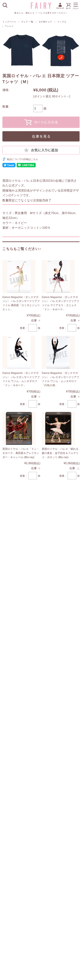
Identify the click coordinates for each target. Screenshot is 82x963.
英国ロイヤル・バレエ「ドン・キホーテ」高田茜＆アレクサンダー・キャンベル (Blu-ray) (20, 453)
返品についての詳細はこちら (22, 159)
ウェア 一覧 (27, 22)
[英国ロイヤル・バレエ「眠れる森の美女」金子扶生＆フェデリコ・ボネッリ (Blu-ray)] (58, 428)
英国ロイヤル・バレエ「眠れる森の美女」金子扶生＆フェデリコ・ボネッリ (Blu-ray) (60, 453)
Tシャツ (9, 26)
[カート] (68, 8)
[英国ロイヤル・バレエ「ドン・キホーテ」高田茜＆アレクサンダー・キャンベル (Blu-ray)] (18, 428)
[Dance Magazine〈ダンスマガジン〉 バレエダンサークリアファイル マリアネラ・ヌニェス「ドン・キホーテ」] (58, 276)
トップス (61, 22)
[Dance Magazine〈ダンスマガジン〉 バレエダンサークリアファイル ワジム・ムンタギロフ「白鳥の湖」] (58, 352)
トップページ (9, 22)
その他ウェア (45, 22)
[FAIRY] (41, 7)
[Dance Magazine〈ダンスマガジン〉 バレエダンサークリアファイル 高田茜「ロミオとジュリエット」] (18, 276)
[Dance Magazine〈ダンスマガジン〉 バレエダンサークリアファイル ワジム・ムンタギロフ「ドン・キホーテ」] (18, 352)
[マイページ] (60, 8)
